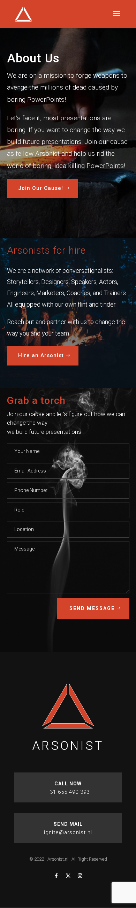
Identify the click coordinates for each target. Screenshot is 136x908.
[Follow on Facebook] (56, 875)
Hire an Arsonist (41, 355)
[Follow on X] (68, 875)
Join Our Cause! (40, 188)
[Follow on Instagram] (79, 875)
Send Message (92, 608)
